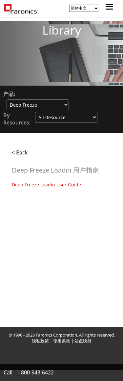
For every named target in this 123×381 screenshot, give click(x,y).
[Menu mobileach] (107, 7)
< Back (20, 152)
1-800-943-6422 (35, 372)
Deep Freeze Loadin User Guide (46, 184)
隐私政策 (40, 341)
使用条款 (61, 341)
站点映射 (83, 341)
